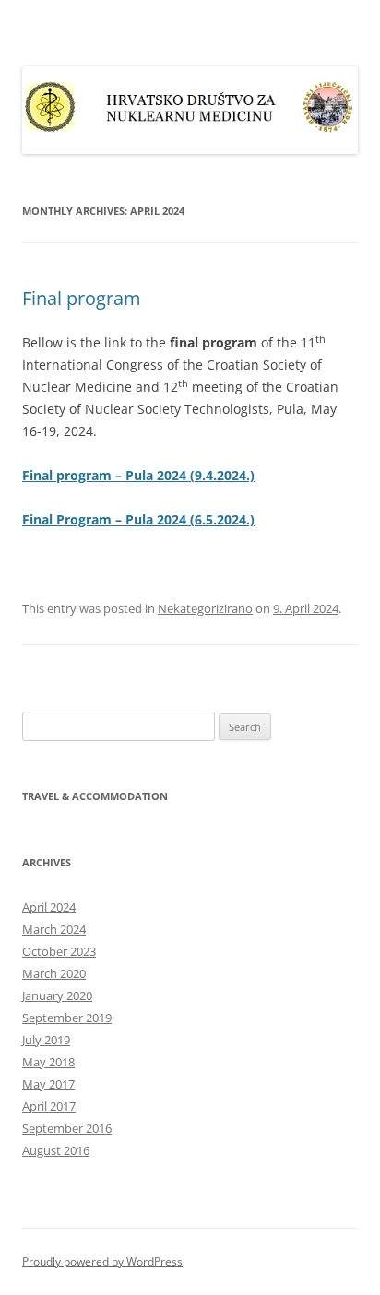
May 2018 (48, 1062)
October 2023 (59, 951)
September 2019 (67, 1017)
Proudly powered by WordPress (102, 1261)
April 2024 (49, 907)
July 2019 (46, 1039)
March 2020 (54, 973)
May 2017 (48, 1084)
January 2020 (57, 995)
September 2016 (67, 1128)
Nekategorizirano (205, 608)
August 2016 (55, 1150)
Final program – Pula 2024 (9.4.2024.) (138, 475)
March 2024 (54, 929)
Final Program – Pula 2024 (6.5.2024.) (138, 519)
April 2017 (49, 1106)
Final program (81, 298)
